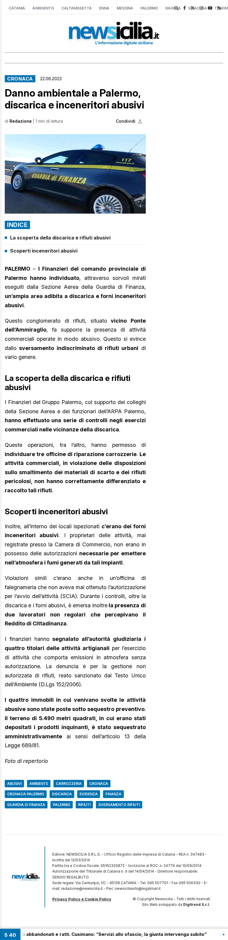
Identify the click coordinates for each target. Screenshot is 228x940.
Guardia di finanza (26, 804)
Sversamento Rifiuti (119, 804)
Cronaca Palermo (25, 794)
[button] (75, 174)
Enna (104, 8)
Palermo (149, 8)
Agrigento (43, 8)
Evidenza (89, 794)
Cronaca (20, 79)
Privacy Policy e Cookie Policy (81, 899)
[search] (176, 8)
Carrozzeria (69, 783)
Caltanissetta (76, 8)
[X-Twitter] (193, 7)
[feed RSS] (219, 7)
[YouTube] (210, 7)
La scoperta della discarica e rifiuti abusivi (60, 238)
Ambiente (38, 783)
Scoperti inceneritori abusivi (43, 251)
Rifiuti (84, 804)
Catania (17, 8)
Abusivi (14, 783)
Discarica (62, 794)
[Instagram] (201, 7)
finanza (113, 794)
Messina (125, 8)
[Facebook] (184, 7)
